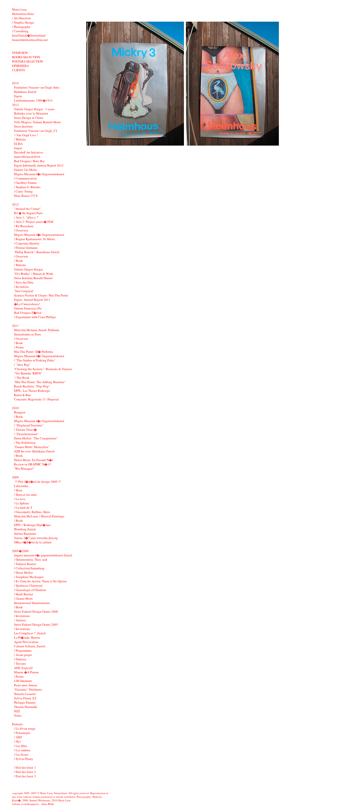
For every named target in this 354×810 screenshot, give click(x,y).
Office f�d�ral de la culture (33, 542)
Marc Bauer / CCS (26, 195)
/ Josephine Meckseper (29, 577)
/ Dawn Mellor (23, 572)
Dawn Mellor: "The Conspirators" (36, 438)
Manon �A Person (26, 672)
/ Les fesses (21, 754)
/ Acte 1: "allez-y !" (26, 217)
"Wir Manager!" (24, 468)
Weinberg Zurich (25, 529)
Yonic (18, 715)
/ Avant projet (23, 655)
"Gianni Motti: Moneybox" (32, 447)
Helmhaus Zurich (25, 92)
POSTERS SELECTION (27, 61)
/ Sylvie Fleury (23, 759)
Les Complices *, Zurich (30, 633)
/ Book (18, 260)
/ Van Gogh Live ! (26, 135)
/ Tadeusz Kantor (25, 564)
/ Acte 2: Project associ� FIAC (34, 221)
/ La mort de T (23, 507)
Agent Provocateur (26, 642)
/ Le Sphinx (21, 503)
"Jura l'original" (24, 291)
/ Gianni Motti (23, 598)
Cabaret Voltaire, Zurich (29, 646)
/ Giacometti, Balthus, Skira (32, 512)
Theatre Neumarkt (25, 707)
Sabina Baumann (25, 533)
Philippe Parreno (25, 702)
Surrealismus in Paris (27, 334)
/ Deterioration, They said (30, 559)
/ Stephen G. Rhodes (27, 187)
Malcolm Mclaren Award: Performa (36, 330)
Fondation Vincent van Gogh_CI (35, 131)
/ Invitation (21, 286)
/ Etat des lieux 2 (25, 772)
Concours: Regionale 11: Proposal (36, 399)
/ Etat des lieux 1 (25, 767)
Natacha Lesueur (25, 694)
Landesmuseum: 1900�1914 (33, 100)
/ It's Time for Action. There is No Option (40, 581)
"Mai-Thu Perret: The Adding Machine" (40, 382)
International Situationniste (32, 603)
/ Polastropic (22, 733)
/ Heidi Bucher (23, 594)
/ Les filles (20, 746)
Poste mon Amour (25, 685)
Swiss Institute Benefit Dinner (33, 278)
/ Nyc (17, 741)
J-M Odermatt (23, 681)
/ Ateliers (20, 620)
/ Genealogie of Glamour (30, 590)
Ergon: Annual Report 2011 (32, 299)
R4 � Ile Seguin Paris (28, 213)
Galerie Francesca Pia (28, 308)
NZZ (17, 711)
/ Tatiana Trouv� (25, 429)
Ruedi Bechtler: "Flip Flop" (32, 386)
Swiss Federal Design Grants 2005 (36, 624)
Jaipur (18, 148)
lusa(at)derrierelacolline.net (30, 40)
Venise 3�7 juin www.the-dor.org (36, 538)
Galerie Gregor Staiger (28, 269)
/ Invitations (22, 616)
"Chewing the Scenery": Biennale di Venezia (43, 369)
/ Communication (25, 178)
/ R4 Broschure (23, 226)
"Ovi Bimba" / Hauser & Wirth (33, 273)
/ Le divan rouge (24, 728)
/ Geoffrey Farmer (25, 182)
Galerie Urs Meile (25, 169)
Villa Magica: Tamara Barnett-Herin (37, 122)
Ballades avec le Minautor (31, 113)
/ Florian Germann (26, 247)
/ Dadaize (20, 659)
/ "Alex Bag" (22, 364)
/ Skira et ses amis (25, 494)
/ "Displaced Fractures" (29, 425)
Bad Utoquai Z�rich (27, 312)
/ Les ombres (22, 750)
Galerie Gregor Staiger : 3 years (34, 109)
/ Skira (18, 490)
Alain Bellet (47, 804)
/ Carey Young (23, 191)
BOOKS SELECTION (26, 57)
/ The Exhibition (25, 442)
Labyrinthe (21, 486)
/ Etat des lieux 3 (25, 776)
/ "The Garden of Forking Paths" (34, 360)
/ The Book (21, 377)
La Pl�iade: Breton (27, 637)
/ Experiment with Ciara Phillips (35, 317)
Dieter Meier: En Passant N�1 (34, 460)
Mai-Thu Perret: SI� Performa (33, 351)
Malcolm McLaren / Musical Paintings (39, 516)
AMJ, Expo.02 (23, 668)
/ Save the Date (23, 282)
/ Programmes (23, 650)
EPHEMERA (20, 66)
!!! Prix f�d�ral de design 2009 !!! (37, 481)
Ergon (18, 96)
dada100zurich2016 (27, 156)
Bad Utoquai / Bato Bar (29, 161)
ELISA (18, 143)
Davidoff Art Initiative (28, 152)
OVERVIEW (20, 53)
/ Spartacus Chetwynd (28, 585)
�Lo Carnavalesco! (27, 304)
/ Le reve (19, 499)
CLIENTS (18, 70)
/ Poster (19, 347)
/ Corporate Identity (27, 243)
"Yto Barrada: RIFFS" (28, 373)
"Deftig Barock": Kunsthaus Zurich (36, 252)
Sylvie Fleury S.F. (25, 698)
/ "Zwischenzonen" (26, 434)
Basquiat (20, 412)
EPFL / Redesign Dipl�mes (32, 525)
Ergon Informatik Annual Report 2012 (39, 165)
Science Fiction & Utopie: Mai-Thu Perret (41, 295)
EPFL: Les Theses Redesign (32, 390)
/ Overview (21, 230)
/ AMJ (18, 737)
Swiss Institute (23, 126)
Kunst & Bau (22, 395)
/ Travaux (20, 663)
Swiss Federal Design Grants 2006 (36, 611)
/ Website (20, 139)
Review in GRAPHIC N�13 (32, 464)
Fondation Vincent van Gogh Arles (36, 87)
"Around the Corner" (27, 208)
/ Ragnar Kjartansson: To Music (34, 239)
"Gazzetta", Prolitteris (28, 689)
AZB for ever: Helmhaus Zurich (34, 451)
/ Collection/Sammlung (29, 568)
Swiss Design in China (28, 118)
